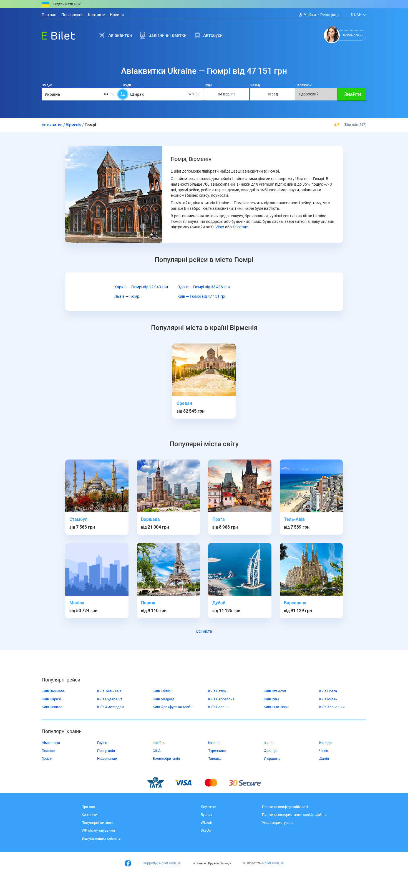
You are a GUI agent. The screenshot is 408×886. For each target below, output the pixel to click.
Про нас (49, 14)
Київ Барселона (221, 699)
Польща (48, 751)
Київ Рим (271, 699)
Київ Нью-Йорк (276, 707)
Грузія (102, 743)
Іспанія (214, 743)
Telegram (240, 227)
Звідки (47, 85)
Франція (271, 751)
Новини (117, 14)
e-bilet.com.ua (272, 863)
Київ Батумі (217, 691)
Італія (268, 743)
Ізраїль (159, 743)
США (156, 751)
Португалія (106, 751)
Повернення (72, 14)
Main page (53, 34)
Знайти (352, 94)
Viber (219, 227)
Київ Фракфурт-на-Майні (173, 707)
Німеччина (51, 743)
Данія (324, 758)
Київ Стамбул (275, 691)
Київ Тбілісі (162, 691)
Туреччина (217, 751)
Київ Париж (51, 699)
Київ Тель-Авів (109, 691)
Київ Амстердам (110, 707)
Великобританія (166, 758)
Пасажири (303, 85)
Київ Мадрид (163, 699)
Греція (47, 758)
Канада (325, 743)
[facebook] (128, 863)
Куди (127, 85)
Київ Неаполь (53, 707)
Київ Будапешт (109, 699)
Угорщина (272, 758)
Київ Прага (328, 691)
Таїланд (214, 758)
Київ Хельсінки (332, 707)
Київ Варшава (53, 691)
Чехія (323, 751)
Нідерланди (107, 758)
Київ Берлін (218, 707)
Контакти (96, 14)
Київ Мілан (328, 699)
